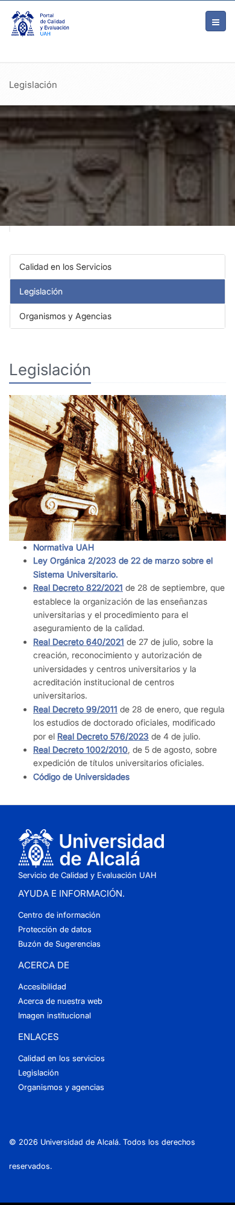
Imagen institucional (54, 1015)
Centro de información (59, 915)
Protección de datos (55, 929)
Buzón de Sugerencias (59, 943)
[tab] (117, 266)
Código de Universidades (81, 776)
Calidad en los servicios (61, 1058)
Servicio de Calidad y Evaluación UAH (87, 875)
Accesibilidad (42, 986)
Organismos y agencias (61, 1087)
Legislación (41, 291)
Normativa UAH (63, 547)
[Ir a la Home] (39, 24)
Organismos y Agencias (65, 316)
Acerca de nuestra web (60, 1001)
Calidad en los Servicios (65, 266)
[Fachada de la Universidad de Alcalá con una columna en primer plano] (117, 468)
